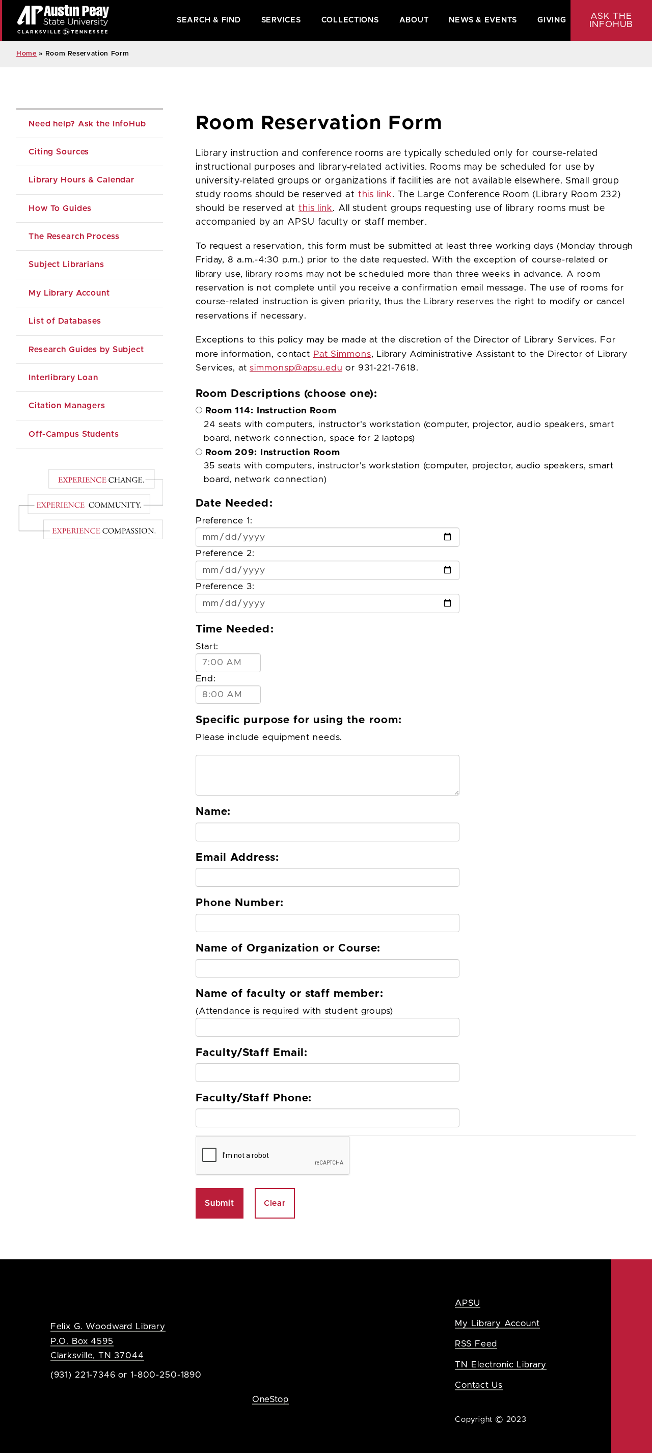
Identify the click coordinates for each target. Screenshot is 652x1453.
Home (26, 53)
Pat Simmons (342, 354)
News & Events (483, 20)
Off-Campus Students (74, 434)
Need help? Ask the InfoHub (87, 124)
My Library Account (69, 293)
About (414, 20)
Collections (350, 20)
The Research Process (74, 236)
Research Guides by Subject (86, 350)
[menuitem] (209, 20)
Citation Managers (67, 406)
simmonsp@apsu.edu (296, 368)
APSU (467, 1303)
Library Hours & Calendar (81, 180)
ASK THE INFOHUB (611, 20)
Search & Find (209, 20)
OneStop (270, 1399)
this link (375, 194)
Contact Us (479, 1385)
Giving (551, 20)
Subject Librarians (66, 264)
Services (281, 20)
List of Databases (65, 321)
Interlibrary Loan (63, 378)
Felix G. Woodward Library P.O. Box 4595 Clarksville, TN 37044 (108, 1340)
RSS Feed (476, 1343)
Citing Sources (59, 152)
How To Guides (60, 208)
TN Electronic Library (501, 1364)
